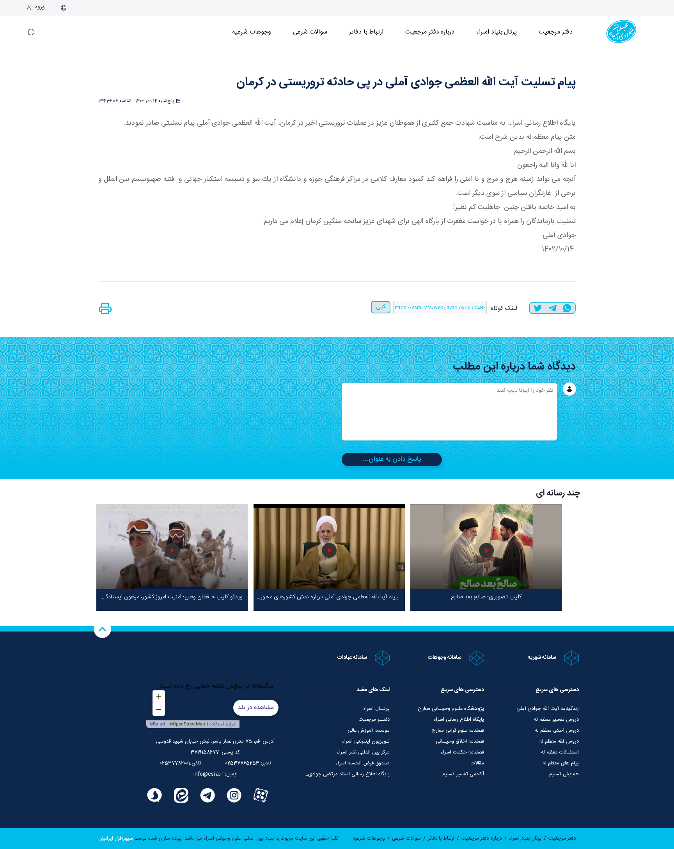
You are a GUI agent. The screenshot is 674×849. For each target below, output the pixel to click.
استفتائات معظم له (560, 752)
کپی (380, 307)
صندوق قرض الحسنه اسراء (362, 763)
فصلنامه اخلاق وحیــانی (460, 741)
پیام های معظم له (561, 763)
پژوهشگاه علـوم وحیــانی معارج (451, 708)
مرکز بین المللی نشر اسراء (363, 752)
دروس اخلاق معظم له (557, 730)
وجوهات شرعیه (251, 32)
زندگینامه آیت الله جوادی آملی (547, 708)
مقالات (477, 763)
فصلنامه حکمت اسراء (462, 752)
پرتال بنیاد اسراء (525, 838)
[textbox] (449, 411)
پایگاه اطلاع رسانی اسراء (459, 719)
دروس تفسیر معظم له (556, 719)
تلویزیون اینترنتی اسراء (366, 741)
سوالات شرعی (310, 32)
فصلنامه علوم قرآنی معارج (457, 730)
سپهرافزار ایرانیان (115, 838)
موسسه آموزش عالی (369, 730)
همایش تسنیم (564, 774)
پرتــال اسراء (376, 708)
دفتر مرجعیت (556, 32)
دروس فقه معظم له (559, 741)
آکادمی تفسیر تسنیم (463, 774)
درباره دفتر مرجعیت (429, 32)
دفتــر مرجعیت (374, 719)
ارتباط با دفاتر (366, 32)
